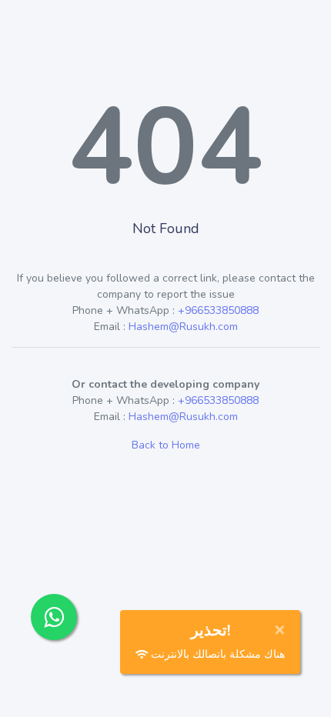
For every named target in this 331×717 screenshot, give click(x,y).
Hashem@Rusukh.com (183, 326)
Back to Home (166, 445)
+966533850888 (218, 310)
